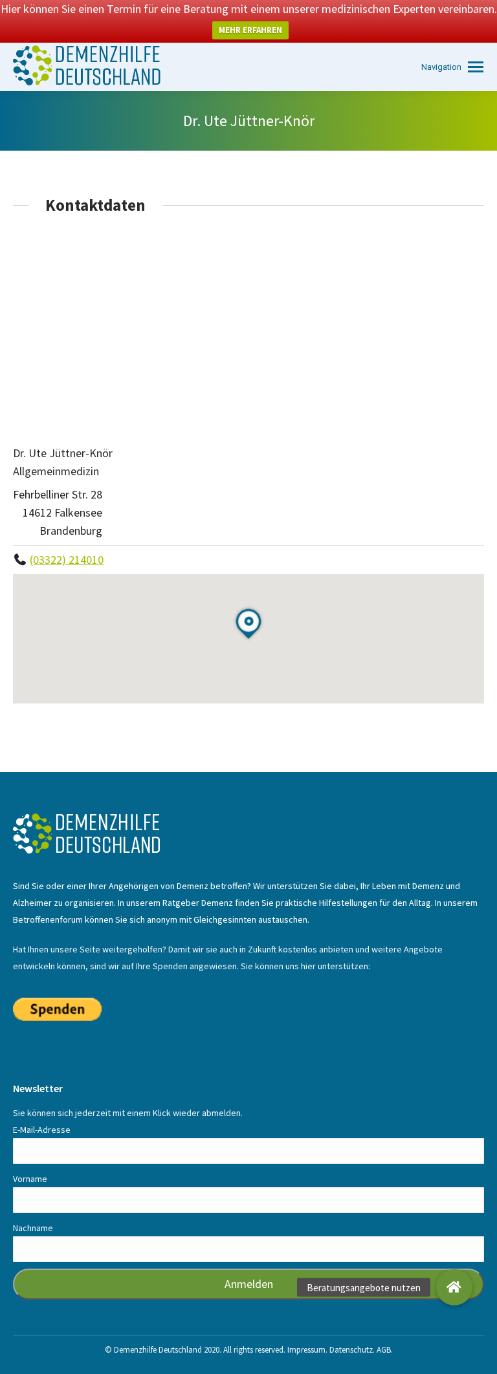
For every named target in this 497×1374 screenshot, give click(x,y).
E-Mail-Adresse (42, 1129)
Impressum (306, 1349)
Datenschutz (351, 1349)
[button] (454, 1287)
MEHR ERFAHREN (250, 30)
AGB (384, 1349)
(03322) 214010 (67, 559)
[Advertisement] (248, 329)
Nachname (33, 1228)
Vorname (30, 1179)
